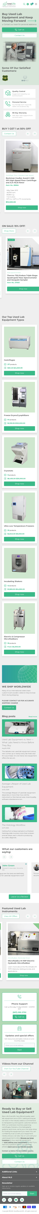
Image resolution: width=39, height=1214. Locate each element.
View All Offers (10, 916)
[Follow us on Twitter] (10, 1200)
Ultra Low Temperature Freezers (19, 526)
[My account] (27, 4)
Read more (33, 717)
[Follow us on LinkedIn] (22, 1200)
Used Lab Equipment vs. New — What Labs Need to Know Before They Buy (18, 742)
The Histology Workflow (13, 825)
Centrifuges (9, 360)
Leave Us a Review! (19, 897)
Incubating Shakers (13, 581)
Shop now (19, 373)
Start (19, 1050)
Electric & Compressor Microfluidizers (14, 638)
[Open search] (24, 4)
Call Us (21, 30)
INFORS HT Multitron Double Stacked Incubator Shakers (25, 962)
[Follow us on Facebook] (4, 1200)
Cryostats (8, 471)
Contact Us (19, 35)
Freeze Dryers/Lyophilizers (16, 415)
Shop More (9, 231)
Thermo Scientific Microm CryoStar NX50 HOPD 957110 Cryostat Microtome (25, 277)
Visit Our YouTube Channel (16, 1069)
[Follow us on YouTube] (16, 1200)
